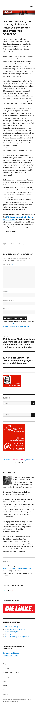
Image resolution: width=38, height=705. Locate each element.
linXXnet (8, 634)
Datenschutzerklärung (11, 653)
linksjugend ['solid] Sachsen (15, 629)
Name (5, 291)
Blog (4, 664)
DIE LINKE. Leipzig (11, 627)
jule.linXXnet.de (7, 699)
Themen (6, 690)
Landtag (6, 677)
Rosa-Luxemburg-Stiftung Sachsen (17, 636)
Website (6, 308)
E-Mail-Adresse (9, 300)
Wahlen (5, 694)
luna (6, 244)
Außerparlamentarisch (11, 672)
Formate (6, 685)
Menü (32, 6)
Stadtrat (6, 681)
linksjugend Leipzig (11, 632)
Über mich (6, 668)
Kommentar (8, 265)
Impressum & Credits (10, 655)
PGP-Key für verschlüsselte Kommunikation (18, 568)
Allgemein (25, 244)
